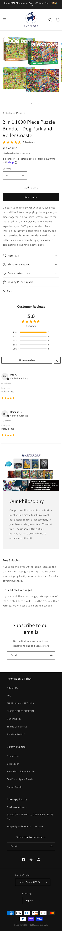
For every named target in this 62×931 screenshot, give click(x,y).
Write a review (27, 360)
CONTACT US (14, 718)
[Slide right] (38, 103)
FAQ (9, 695)
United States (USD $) (29, 882)
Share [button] (10, 291)
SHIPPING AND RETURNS (20, 703)
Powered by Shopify (40, 925)
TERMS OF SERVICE (17, 726)
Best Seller (13, 763)
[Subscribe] (51, 655)
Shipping (6, 153)
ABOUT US (12, 687)
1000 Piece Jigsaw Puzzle (20, 771)
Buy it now (31, 197)
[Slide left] (23, 103)
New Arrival (13, 755)
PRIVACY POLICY (16, 734)
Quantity (7, 168)
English (29, 900)
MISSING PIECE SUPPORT (20, 711)
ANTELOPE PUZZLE (26, 925)
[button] (4, 20)
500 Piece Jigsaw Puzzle (20, 779)
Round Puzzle (14, 787)
